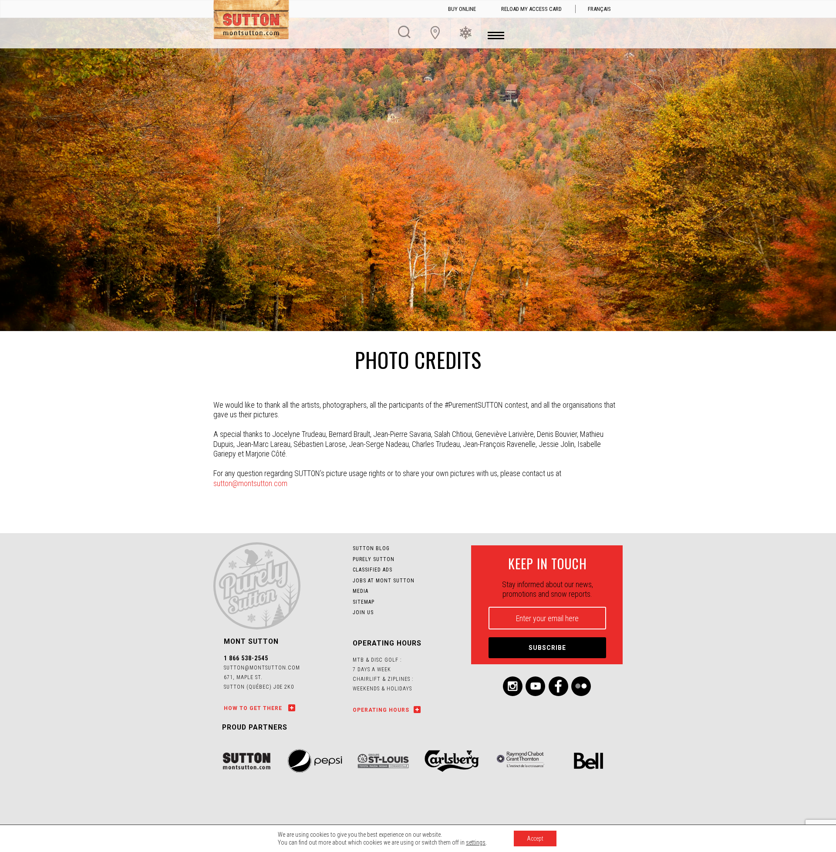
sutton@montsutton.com (250, 483)
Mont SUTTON (251, 21)
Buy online (462, 9)
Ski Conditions (466, 32)
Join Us (435, 32)
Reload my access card (531, 9)
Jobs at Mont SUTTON (384, 581)
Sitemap (363, 602)
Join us (363, 612)
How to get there (254, 708)
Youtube (535, 686)
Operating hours (381, 710)
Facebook (558, 686)
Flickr (581, 686)
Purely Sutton (373, 559)
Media (360, 591)
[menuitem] (599, 9)
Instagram (512, 686)
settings (475, 842)
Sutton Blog (371, 548)
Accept (535, 838)
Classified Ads (372, 570)
